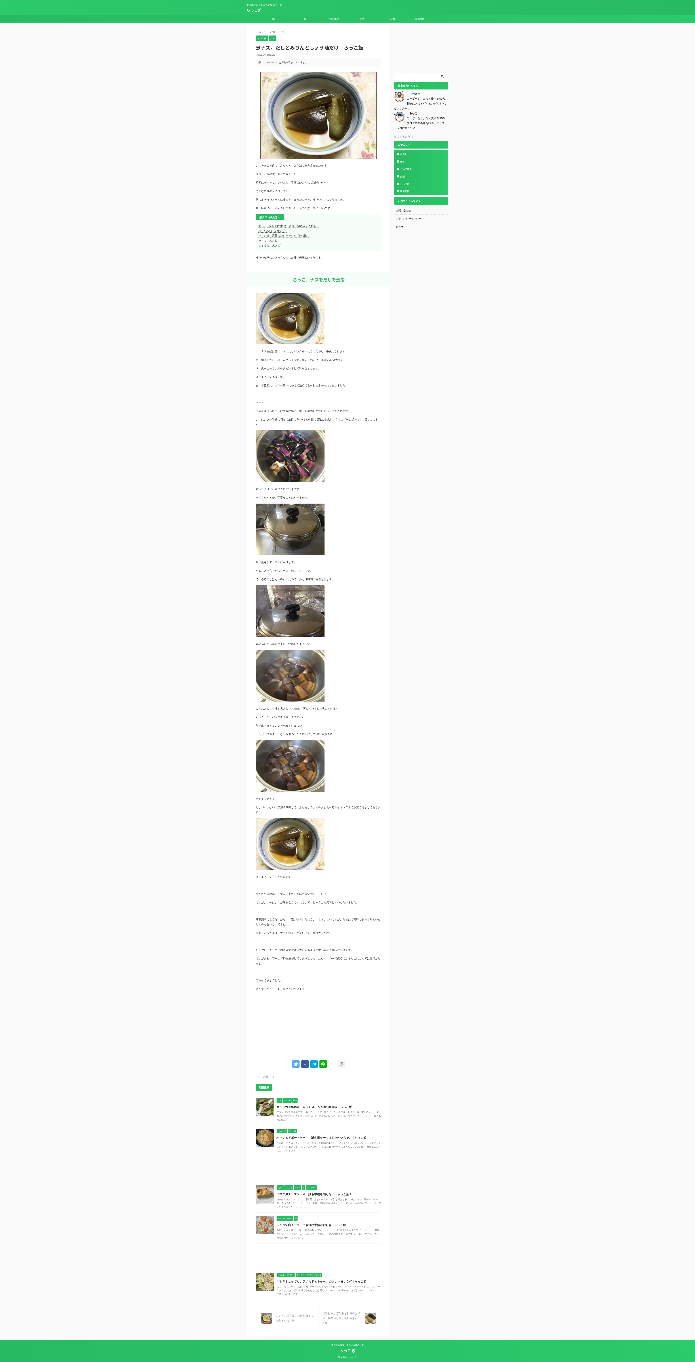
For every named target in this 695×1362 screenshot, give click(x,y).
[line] (323, 1064)
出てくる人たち (403, 136)
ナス (272, 1077)
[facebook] (305, 1064)
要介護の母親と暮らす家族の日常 (347, 1345)
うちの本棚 (333, 18)
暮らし (275, 18)
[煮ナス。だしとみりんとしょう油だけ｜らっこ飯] (314, 1064)
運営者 (399, 226)
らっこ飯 (391, 18)
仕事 (304, 18)
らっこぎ (254, 10)
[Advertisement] (286, 1023)
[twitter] (296, 1064)
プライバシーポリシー (408, 218)
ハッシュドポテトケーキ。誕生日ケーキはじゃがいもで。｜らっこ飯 (321, 1137)
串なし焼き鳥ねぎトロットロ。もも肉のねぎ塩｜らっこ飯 (314, 1107)
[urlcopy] (341, 1064)
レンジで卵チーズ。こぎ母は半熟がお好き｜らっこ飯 (311, 1225)
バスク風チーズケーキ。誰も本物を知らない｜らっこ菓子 (314, 1194)
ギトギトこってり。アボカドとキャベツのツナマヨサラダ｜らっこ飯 (321, 1281)
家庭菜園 (420, 18)
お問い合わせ (403, 210)
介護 (362, 18)
